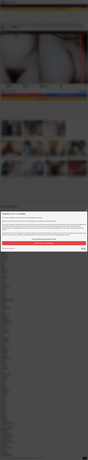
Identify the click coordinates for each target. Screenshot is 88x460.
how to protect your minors (8, 248)
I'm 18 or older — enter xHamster (44, 243)
